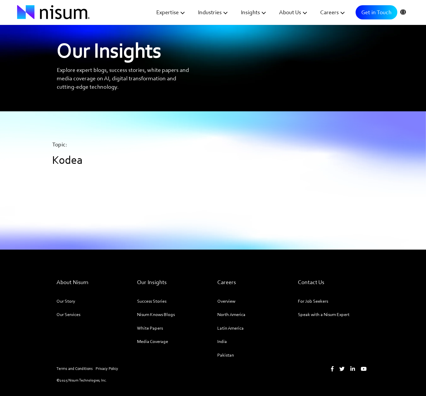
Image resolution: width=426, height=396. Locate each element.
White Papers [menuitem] (150, 328)
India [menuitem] (222, 341)
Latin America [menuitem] (230, 328)
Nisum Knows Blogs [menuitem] (156, 314)
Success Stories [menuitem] (151, 301)
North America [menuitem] (231, 314)
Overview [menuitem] (226, 301)
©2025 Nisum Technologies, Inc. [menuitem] (82, 380)
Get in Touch (376, 12)
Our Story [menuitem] (66, 301)
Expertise (167, 12)
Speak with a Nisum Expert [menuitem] (323, 314)
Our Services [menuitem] (68, 314)
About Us (290, 12)
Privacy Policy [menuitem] (107, 368)
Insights (250, 12)
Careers (329, 12)
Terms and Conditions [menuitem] (75, 368)
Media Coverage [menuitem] (152, 341)
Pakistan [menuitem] (225, 355)
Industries (210, 12)
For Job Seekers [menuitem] (313, 301)
